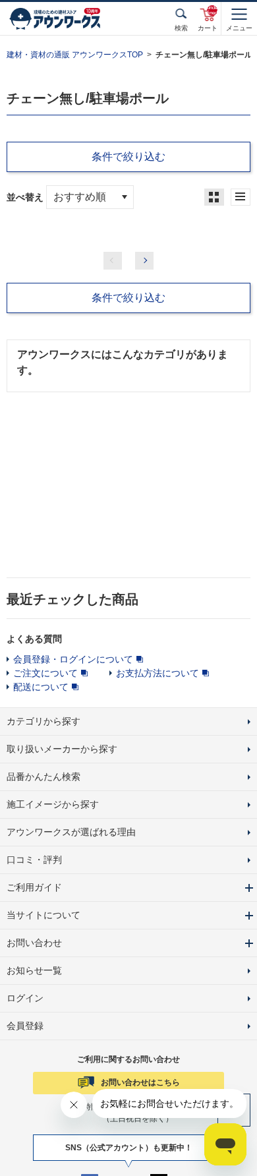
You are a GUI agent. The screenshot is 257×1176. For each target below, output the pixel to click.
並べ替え (25, 197)
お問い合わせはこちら (140, 1082)
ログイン (25, 998)
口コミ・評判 (34, 859)
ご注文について (45, 673)
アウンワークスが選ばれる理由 (71, 832)
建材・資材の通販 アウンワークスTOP (75, 54)
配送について (41, 687)
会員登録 (25, 1025)
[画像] (214, 197)
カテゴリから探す (43, 721)
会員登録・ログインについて (73, 659)
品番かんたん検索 (43, 776)
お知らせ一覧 (34, 970)
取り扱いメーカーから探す (62, 749)
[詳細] (240, 197)
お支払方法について (157, 673)
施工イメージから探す (53, 804)
